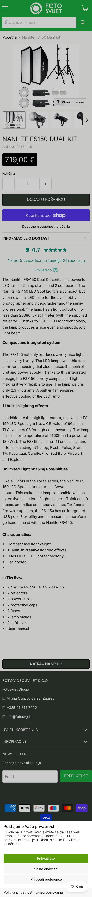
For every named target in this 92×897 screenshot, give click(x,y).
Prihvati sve (46, 858)
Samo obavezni (46, 869)
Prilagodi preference (46, 879)
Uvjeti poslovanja (49, 892)
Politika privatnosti (18, 892)
